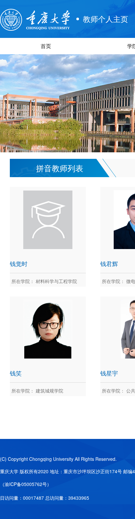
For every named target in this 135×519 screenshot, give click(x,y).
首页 (46, 46)
